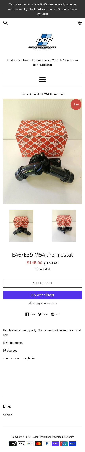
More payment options (42, 303)
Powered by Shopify (63, 437)
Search (7, 415)
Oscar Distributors (41, 437)
